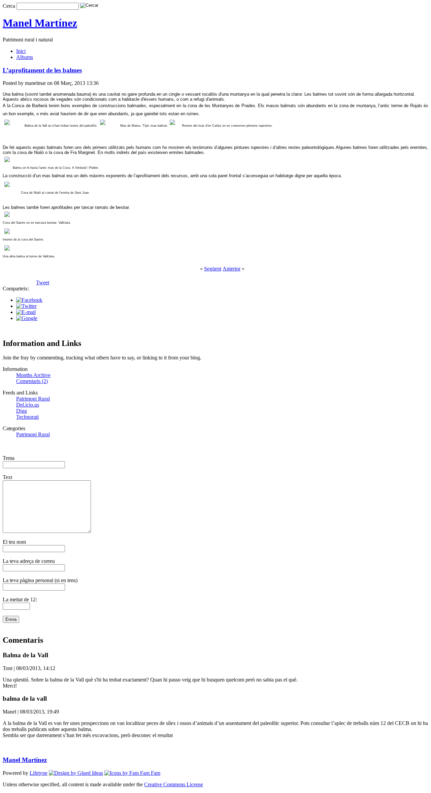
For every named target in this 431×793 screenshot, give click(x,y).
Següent (212, 269)
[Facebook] (29, 300)
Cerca (9, 6)
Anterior (231, 269)
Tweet (42, 282)
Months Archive (33, 375)
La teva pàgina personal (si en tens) (40, 580)
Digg (21, 411)
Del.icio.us (27, 405)
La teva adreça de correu (29, 561)
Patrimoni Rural (33, 399)
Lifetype (38, 773)
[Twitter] (26, 306)
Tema (8, 458)
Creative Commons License (173, 784)
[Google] (26, 318)
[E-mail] (26, 312)
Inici (21, 51)
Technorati (27, 417)
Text (7, 477)
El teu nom (14, 542)
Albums (24, 57)
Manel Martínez (40, 23)
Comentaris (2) (32, 381)
